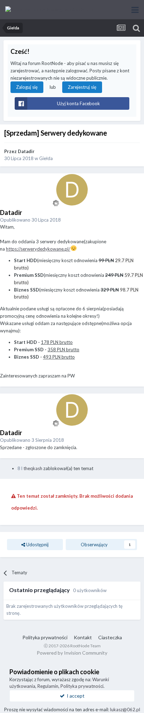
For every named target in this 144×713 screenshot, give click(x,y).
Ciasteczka (110, 637)
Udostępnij (37, 544)
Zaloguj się (27, 87)
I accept (75, 696)
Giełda (46, 158)
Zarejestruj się (82, 87)
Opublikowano (30, 220)
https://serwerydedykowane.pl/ (38, 249)
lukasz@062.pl (125, 709)
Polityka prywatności (44, 637)
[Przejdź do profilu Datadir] (72, 190)
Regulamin (47, 686)
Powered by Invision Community (72, 653)
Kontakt (83, 637)
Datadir (26, 151)
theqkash (32, 468)
